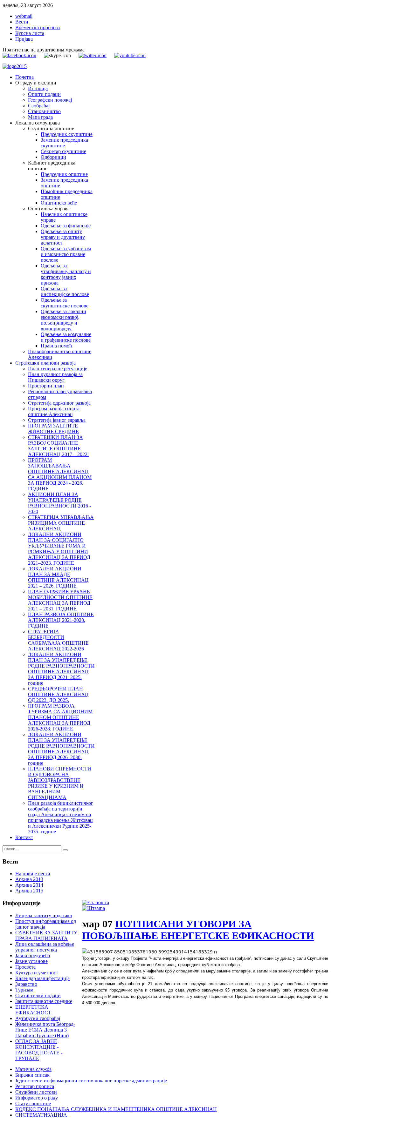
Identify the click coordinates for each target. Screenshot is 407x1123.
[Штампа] (93, 908)
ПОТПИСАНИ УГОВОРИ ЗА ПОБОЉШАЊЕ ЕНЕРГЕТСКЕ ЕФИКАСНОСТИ (198, 929)
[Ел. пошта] (95, 902)
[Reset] (65, 850)
